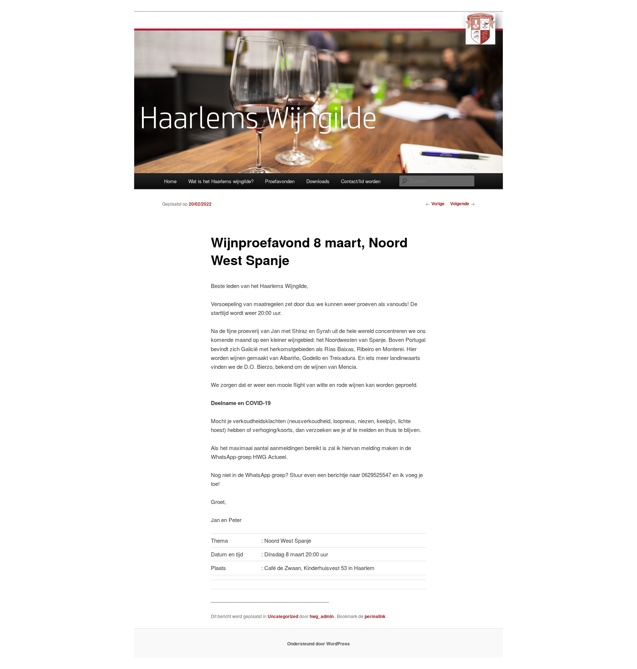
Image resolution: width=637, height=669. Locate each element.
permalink (376, 616)
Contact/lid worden (360, 181)
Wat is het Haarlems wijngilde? (221, 181)
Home (170, 181)
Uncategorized (283, 616)
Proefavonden (280, 181)
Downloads (318, 181)
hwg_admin (322, 616)
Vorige (435, 203)
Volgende (462, 203)
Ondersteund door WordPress (318, 643)
